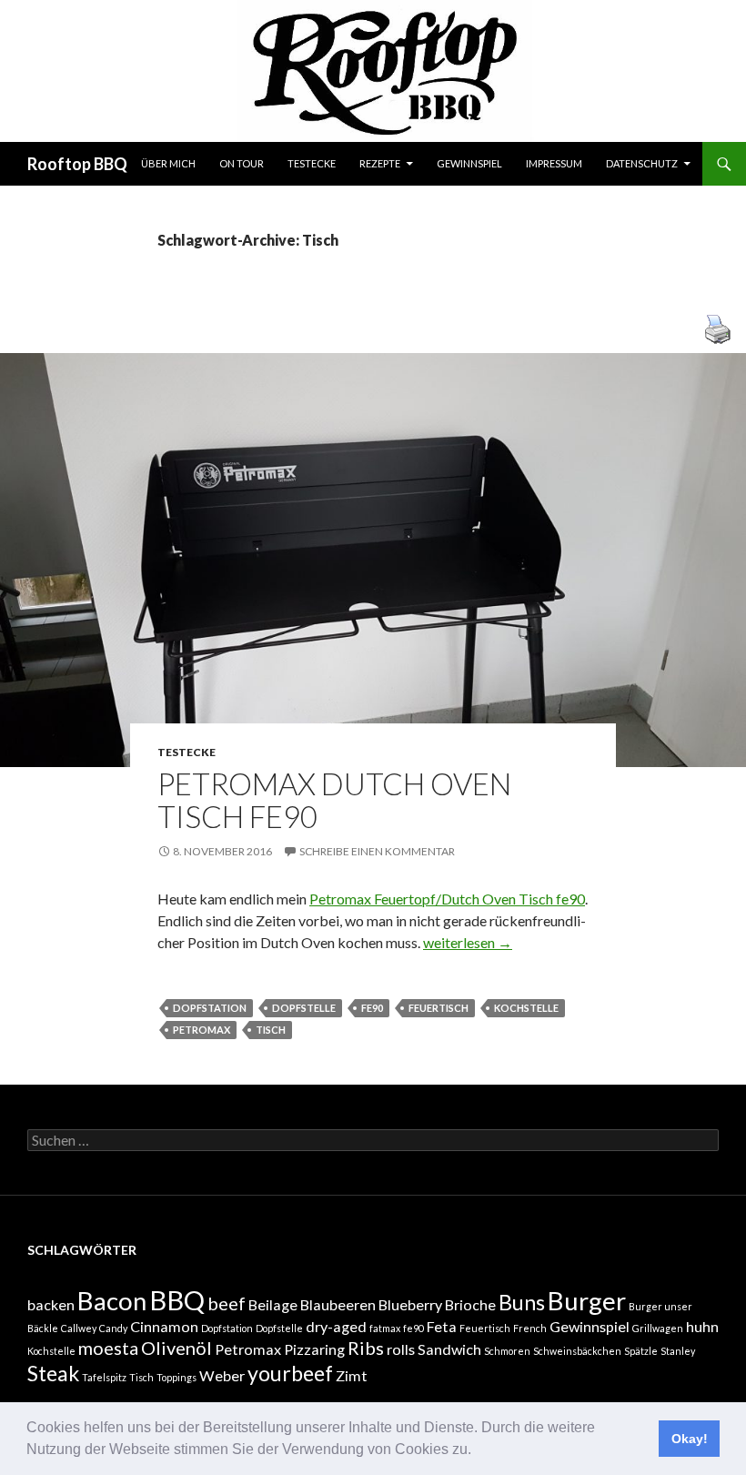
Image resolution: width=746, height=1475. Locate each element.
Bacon (111, 1301)
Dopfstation (210, 1008)
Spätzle (641, 1351)
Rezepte (379, 163)
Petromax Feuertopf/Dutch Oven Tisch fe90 (447, 898)
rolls (401, 1349)
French (530, 1328)
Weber (222, 1375)
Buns (522, 1302)
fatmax (384, 1328)
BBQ (177, 1300)
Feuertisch (438, 1008)
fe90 (372, 1008)
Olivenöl (176, 1348)
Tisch (271, 1030)
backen (51, 1304)
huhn (702, 1326)
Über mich (168, 163)
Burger (587, 1301)
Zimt (352, 1375)
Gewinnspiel (469, 163)
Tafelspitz (104, 1377)
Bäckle (42, 1328)
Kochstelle (526, 1008)
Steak (53, 1373)
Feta (442, 1326)
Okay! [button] (689, 1438)
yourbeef (290, 1373)
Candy (113, 1328)
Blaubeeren (338, 1304)
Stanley (677, 1351)
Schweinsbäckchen (577, 1351)
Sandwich (449, 1349)
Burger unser (660, 1306)
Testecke (311, 163)
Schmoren (507, 1351)
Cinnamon (164, 1326)
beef (226, 1303)
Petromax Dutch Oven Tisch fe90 (334, 799)
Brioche (470, 1304)
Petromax (201, 1030)
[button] (477, 1451)
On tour (241, 163)
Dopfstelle (304, 1008)
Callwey (78, 1328)
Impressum (554, 163)
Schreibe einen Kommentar (377, 851)
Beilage (272, 1304)
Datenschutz (642, 163)
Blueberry (410, 1304)
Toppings (176, 1377)
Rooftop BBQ (77, 164)
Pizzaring (314, 1349)
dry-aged (336, 1326)
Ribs (366, 1348)
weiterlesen (467, 942)
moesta (108, 1348)
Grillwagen (657, 1328)
